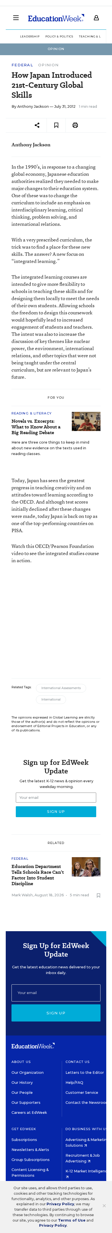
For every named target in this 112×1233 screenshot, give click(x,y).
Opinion (48, 65)
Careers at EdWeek (29, 1112)
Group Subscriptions (30, 1160)
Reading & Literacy (31, 413)
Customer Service (81, 1092)
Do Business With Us (86, 1129)
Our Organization (27, 1072)
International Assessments (61, 688)
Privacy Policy (60, 1204)
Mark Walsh (22, 895)
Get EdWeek (23, 1129)
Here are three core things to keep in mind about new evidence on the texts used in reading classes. (50, 448)
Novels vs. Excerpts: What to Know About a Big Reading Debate (36, 427)
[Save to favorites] (56, 125)
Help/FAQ (74, 1082)
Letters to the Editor (84, 1072)
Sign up (56, 1013)
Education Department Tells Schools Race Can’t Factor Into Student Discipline (37, 875)
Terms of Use (72, 1220)
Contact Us (77, 1062)
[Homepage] (56, 17)
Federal (22, 65)
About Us (21, 1062)
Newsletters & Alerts (30, 1150)
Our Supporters (25, 1102)
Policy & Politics (59, 36)
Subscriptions (24, 1140)
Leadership (30, 36)
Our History (22, 1082)
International (51, 699)
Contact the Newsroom (87, 1102)
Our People (22, 1092)
